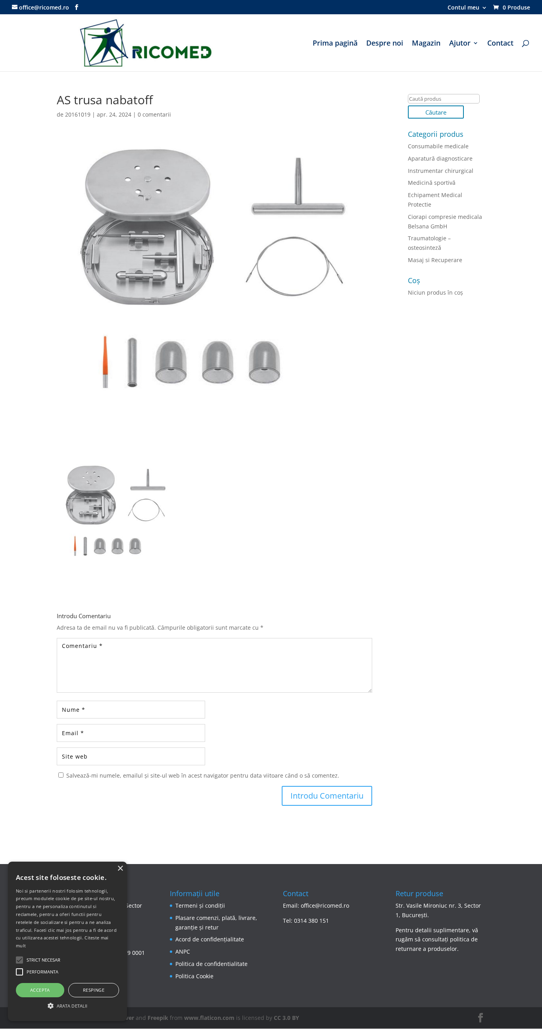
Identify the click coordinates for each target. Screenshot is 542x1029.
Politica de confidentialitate (211, 964)
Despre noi (384, 44)
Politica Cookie (194, 976)
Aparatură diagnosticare (440, 158)
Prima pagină (335, 44)
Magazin (426, 44)
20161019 (77, 114)
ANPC (182, 951)
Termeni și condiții (200, 905)
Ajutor (460, 44)
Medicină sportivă (432, 182)
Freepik (158, 1017)
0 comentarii (154, 114)
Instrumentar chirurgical (440, 170)
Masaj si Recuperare (435, 260)
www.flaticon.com (209, 1017)
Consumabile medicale (438, 146)
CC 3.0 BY (286, 1017)
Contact (500, 44)
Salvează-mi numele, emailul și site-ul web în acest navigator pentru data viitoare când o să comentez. (202, 775)
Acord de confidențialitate (209, 939)
